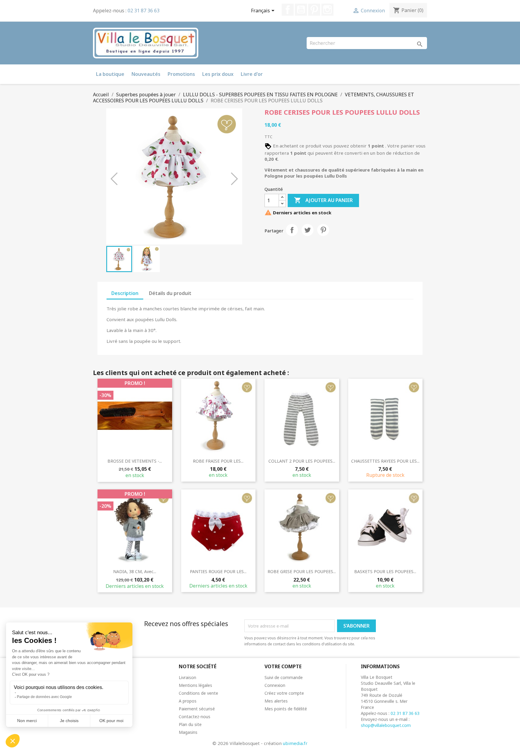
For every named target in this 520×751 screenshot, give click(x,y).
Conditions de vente (198, 693)
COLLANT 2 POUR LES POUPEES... (301, 461)
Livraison (187, 677)
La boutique (110, 74)
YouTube (301, 10)
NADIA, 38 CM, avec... (134, 571)
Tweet (308, 230)
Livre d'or (252, 74)
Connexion (275, 685)
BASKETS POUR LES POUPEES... (385, 571)
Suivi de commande (284, 677)
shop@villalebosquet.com (386, 725)
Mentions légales (195, 685)
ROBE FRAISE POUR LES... (218, 461)
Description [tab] (124, 293)
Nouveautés (146, 74)
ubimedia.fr (295, 743)
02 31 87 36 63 (143, 10)
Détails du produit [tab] (170, 293)
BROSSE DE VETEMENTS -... (134, 461)
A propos (188, 701)
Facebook (288, 10)
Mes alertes (276, 701)
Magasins (188, 732)
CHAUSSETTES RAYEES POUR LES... (385, 461)
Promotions (181, 74)
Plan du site (190, 724)
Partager (292, 230)
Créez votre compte (284, 693)
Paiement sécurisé (197, 709)
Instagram (327, 10)
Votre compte (283, 666)
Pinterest (314, 10)
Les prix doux (218, 74)
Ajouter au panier (323, 200)
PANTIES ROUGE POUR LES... (218, 571)
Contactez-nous (194, 716)
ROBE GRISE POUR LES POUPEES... (302, 571)
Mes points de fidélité (286, 709)
